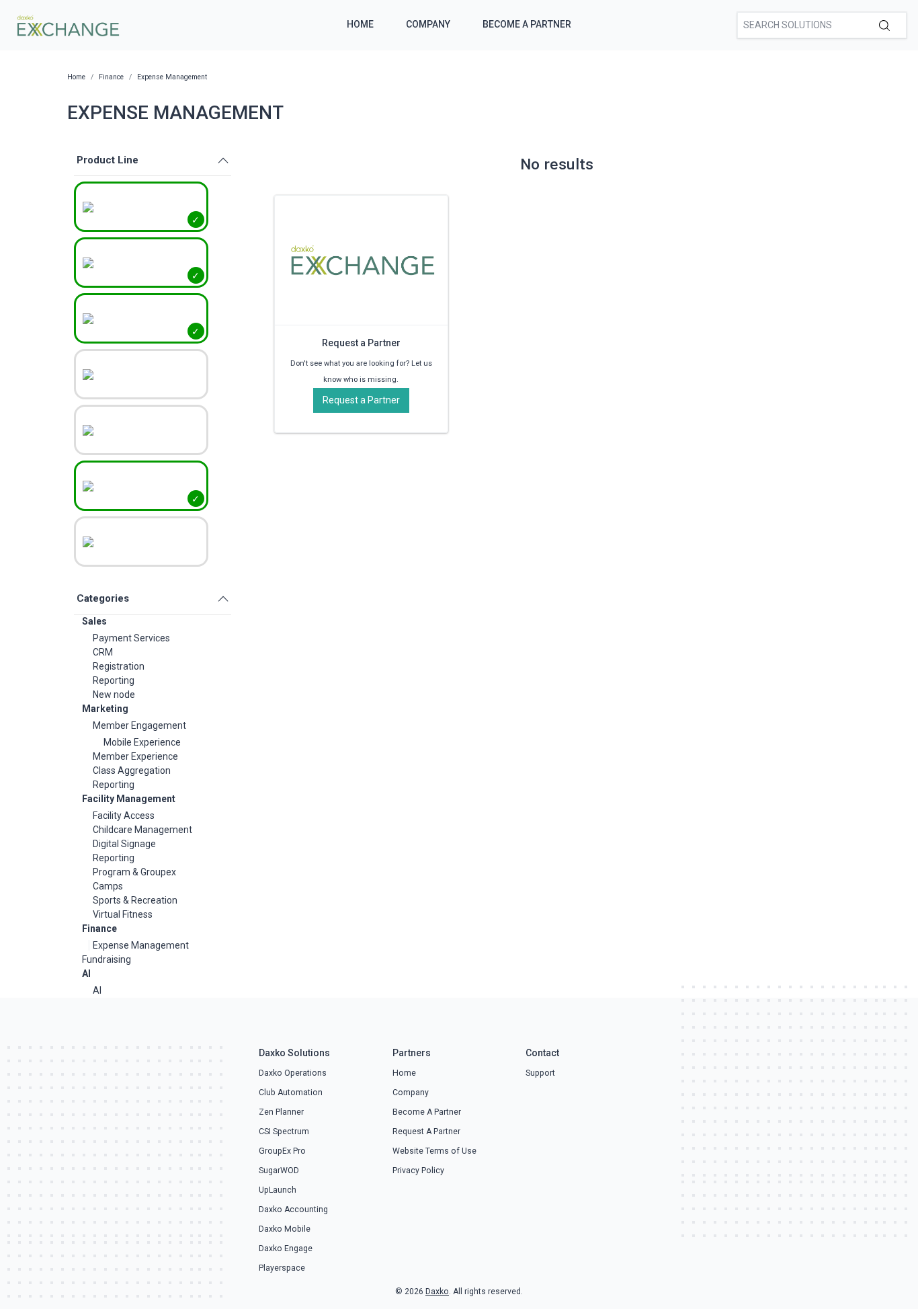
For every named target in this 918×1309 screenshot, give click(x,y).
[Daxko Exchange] (66, 24)
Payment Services (131, 638)
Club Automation (291, 1092)
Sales (94, 621)
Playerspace (282, 1268)
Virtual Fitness (123, 914)
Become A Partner (527, 24)
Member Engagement (139, 725)
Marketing (105, 708)
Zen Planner (281, 1112)
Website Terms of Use (434, 1151)
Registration (118, 666)
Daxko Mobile (284, 1229)
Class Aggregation (132, 770)
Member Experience (135, 756)
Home (360, 24)
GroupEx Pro (282, 1151)
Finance (99, 928)
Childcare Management (142, 829)
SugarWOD (279, 1170)
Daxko (437, 1291)
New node (114, 694)
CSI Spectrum (284, 1131)
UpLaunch (277, 1190)
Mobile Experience (142, 742)
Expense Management (141, 945)
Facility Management (128, 798)
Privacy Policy (418, 1170)
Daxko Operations (293, 1073)
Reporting (113, 680)
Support (540, 1073)
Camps (108, 886)
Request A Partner (426, 1131)
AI (86, 973)
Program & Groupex (134, 872)
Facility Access (124, 815)
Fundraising (106, 959)
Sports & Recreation (135, 900)
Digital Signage (124, 843)
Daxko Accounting (293, 1209)
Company (428, 24)
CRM (103, 652)
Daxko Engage (285, 1248)
